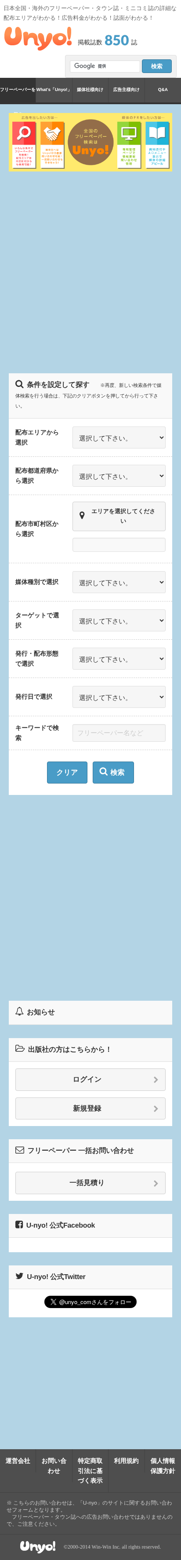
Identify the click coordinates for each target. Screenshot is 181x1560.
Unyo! (38, 39)
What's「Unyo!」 (54, 89)
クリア (67, 772)
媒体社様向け (90, 89)
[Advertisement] (90, 271)
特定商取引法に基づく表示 (90, 1470)
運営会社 (18, 1460)
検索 (118, 772)
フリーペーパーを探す (18, 94)
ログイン (87, 1079)
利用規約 (126, 1460)
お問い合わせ (54, 1465)
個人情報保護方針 (163, 1465)
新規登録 (87, 1108)
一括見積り (87, 1183)
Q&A (163, 89)
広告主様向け (126, 89)
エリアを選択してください (123, 516)
